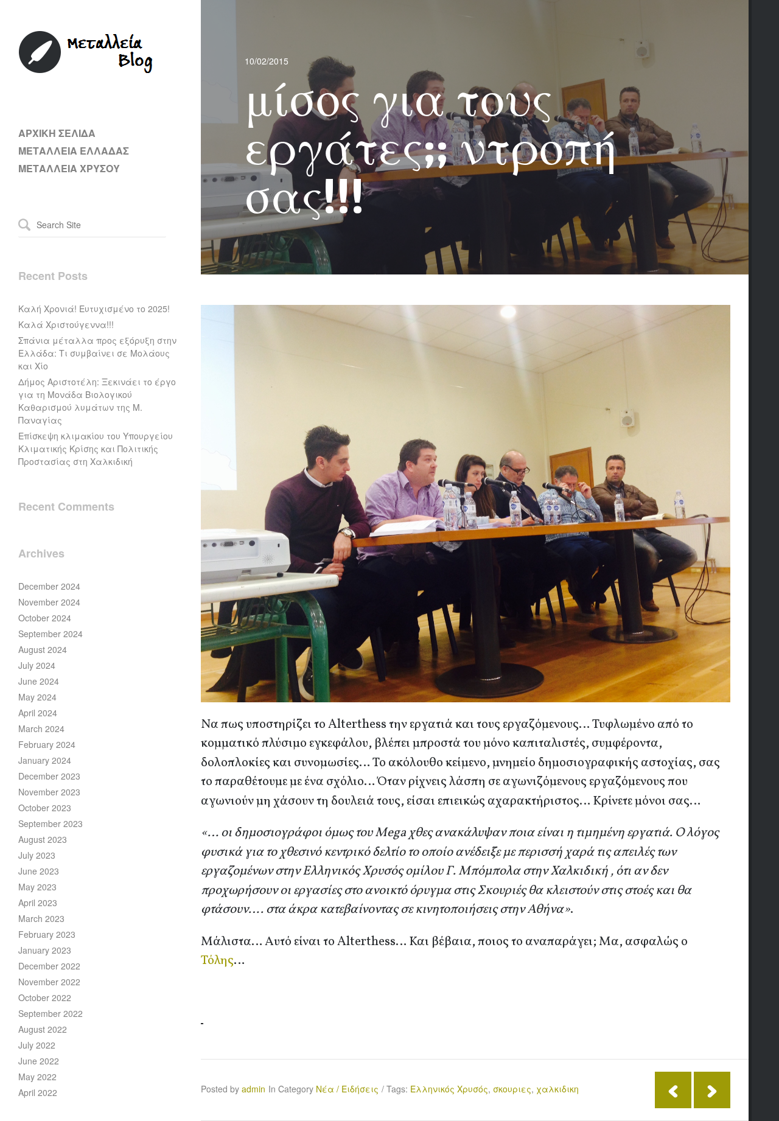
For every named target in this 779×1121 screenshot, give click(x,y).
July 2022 (36, 1045)
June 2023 (38, 871)
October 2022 (44, 997)
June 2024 (38, 681)
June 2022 (38, 1061)
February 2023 (46, 934)
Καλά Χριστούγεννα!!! (66, 324)
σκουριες (512, 1089)
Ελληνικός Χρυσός (449, 1089)
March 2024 (41, 728)
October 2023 (44, 807)
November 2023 (49, 792)
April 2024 (37, 713)
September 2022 (50, 1013)
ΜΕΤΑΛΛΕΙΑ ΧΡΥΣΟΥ (69, 168)
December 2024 (49, 586)
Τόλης (217, 960)
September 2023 (50, 823)
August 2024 (42, 649)
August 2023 (42, 839)
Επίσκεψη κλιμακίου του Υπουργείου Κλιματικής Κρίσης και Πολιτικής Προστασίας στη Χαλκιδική (95, 448)
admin (253, 1089)
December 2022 (49, 966)
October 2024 (44, 618)
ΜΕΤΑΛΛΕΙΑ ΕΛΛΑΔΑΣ (73, 151)
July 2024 (36, 665)
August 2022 (42, 1029)
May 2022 (37, 1076)
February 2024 (46, 744)
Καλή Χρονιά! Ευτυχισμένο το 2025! (94, 308)
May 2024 (37, 697)
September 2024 (50, 633)
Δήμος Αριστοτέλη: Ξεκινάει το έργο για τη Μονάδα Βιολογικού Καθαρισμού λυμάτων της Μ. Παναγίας (97, 400)
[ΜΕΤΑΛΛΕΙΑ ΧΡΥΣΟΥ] (86, 71)
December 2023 (49, 776)
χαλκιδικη (557, 1089)
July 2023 (36, 855)
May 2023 (37, 887)
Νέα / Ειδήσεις (347, 1089)
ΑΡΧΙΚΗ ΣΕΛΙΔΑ (57, 133)
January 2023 (44, 950)
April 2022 (37, 1092)
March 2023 (41, 918)
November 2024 (49, 602)
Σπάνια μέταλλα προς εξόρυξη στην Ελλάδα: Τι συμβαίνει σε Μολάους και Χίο (97, 353)
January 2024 (44, 760)
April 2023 (37, 902)
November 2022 (49, 982)
